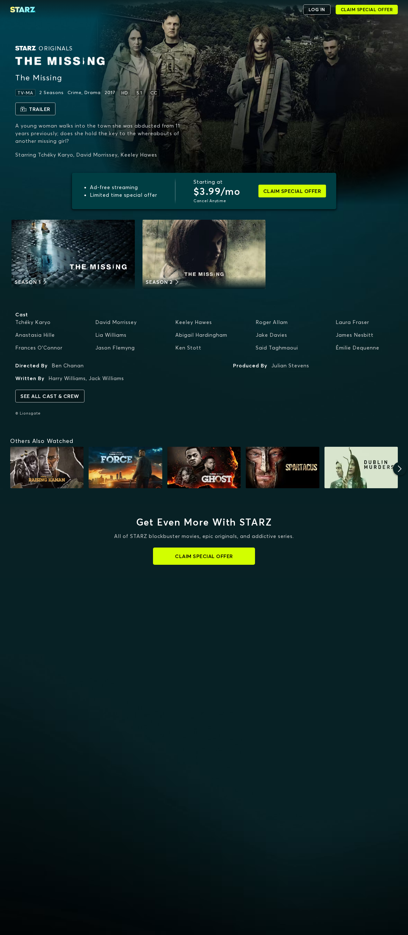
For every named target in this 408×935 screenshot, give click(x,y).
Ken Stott (188, 347)
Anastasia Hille (35, 335)
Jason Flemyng (115, 347)
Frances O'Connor (38, 347)
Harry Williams (67, 378)
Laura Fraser (352, 322)
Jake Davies (271, 335)
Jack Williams (106, 378)
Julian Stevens (290, 365)
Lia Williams (111, 335)
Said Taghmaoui (277, 347)
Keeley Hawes (193, 322)
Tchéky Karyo (33, 322)
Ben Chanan (68, 365)
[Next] (399, 468)
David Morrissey (116, 322)
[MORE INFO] (47, 467)
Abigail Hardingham (201, 335)
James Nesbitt (355, 335)
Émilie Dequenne (357, 347)
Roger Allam (272, 322)
